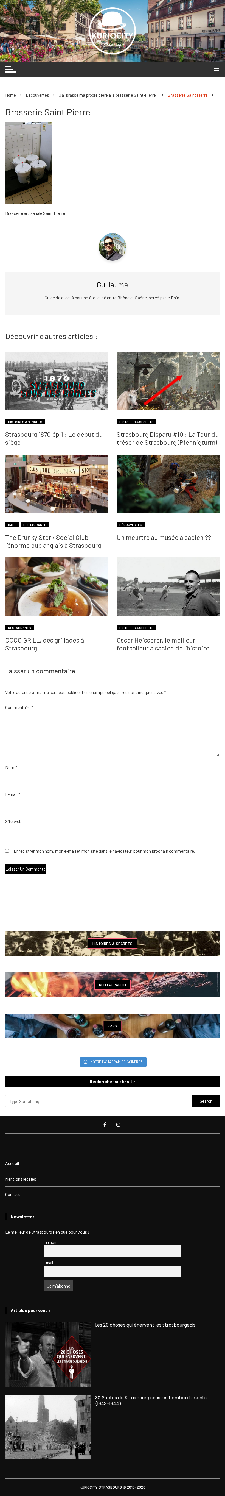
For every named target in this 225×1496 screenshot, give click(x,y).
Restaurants (34, 525)
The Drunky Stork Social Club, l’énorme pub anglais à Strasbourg (53, 541)
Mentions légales (20, 1178)
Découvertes (130, 525)
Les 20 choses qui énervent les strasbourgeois (145, 1325)
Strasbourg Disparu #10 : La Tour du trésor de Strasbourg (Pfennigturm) (168, 438)
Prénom (50, 1242)
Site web (13, 821)
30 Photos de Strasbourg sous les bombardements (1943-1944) (151, 1401)
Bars (12, 525)
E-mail (12, 794)
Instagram (118, 1124)
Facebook (105, 1124)
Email (48, 1262)
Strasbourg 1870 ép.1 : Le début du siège (54, 438)
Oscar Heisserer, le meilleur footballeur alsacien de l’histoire (163, 644)
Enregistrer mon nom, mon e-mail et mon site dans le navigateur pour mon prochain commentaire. (104, 851)
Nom (11, 767)
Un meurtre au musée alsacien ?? (164, 537)
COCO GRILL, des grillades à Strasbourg (44, 644)
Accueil (12, 1163)
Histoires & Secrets (25, 422)
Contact (12, 1194)
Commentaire (19, 707)
